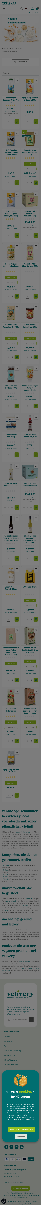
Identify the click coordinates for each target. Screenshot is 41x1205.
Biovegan (25, 905)
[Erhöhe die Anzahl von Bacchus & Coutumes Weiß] (31, 558)
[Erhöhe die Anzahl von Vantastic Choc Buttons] (12, 406)
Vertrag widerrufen (20, 1188)
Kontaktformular (19, 1182)
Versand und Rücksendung (12, 1051)
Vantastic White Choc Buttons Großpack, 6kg (30, 213)
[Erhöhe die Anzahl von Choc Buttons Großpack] (31, 507)
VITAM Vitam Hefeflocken (11, 709)
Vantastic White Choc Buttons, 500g (30, 265)
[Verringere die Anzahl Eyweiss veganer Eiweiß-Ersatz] (5, 182)
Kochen (5, 870)
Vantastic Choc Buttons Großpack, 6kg (30, 485)
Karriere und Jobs (9, 1055)
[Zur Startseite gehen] (9, 3)
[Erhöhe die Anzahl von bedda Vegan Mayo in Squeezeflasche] (31, 406)
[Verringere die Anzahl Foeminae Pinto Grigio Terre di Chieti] (5, 558)
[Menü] (4, 9)
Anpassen (21, 1136)
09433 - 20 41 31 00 (10, 1173)
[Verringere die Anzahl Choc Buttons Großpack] (24, 507)
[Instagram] (17, 1147)
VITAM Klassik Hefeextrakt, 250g (30, 326)
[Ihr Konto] (32, 9)
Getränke (6, 865)
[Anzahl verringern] (23, 183)
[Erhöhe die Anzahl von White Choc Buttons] (31, 296)
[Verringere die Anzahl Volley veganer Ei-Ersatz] (24, 121)
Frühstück (6, 879)
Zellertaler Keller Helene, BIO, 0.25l (11, 484)
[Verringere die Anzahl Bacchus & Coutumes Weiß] (24, 558)
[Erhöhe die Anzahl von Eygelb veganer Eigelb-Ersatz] (12, 235)
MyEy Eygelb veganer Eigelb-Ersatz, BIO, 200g (11, 213)
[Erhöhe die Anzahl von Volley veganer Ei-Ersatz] (31, 121)
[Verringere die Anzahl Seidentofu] (5, 454)
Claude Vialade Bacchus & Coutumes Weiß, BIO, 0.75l (30, 539)
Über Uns (7, 1037)
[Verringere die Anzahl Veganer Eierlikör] (5, 619)
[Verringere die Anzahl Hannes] (24, 454)
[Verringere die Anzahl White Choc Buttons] (24, 296)
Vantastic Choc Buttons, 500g (11, 386)
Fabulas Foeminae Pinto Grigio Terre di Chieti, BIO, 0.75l (11, 538)
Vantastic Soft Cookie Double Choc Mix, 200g (30, 650)
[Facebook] (6, 1147)
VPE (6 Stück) (30, 169)
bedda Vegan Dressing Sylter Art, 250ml (11, 99)
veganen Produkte (25, 961)
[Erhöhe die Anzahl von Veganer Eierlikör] (12, 619)
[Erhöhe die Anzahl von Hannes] (31, 454)
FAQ (5, 1046)
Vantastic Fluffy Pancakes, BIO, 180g (11, 326)
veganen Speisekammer (22, 832)
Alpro (6, 910)
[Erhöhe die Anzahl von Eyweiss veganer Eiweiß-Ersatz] (12, 182)
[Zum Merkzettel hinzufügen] (17, 80)
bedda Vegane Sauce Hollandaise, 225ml (11, 266)
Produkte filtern (22, 62)
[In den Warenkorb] (17, 121)
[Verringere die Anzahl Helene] (5, 507)
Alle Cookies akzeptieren (21, 1129)
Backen (5, 877)
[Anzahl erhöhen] (31, 183)
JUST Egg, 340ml (30, 587)
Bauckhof (29, 899)
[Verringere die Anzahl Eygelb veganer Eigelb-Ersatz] (5, 235)
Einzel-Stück (30, 164)
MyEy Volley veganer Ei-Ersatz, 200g (30, 98)
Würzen (5, 874)
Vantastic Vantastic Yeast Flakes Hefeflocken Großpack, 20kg (11, 651)
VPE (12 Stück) (11, 727)
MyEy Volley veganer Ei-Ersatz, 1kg (11, 770)
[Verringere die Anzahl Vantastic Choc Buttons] (5, 406)
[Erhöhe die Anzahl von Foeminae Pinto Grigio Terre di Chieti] (12, 558)
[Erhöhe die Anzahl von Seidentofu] (12, 454)
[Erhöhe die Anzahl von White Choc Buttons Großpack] (31, 235)
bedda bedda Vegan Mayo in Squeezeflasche (30, 387)
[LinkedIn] (22, 1147)
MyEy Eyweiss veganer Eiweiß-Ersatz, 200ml (11, 152)
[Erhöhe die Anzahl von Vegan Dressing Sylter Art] (12, 121)
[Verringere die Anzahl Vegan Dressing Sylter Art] (5, 121)
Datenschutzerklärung (26, 1119)
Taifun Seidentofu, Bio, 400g (11, 435)
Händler (36, 13)
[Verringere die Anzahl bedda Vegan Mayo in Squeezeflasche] (24, 406)
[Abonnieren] (31, 1019)
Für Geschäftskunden (11, 1065)
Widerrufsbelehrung (10, 1060)
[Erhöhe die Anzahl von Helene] (12, 507)
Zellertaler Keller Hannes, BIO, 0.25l (30, 435)
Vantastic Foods (11, 901)
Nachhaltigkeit (8, 1041)
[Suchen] (22, 9)
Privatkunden (26, 13)
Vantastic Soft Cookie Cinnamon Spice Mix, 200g (30, 710)
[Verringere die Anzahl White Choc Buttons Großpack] (24, 235)
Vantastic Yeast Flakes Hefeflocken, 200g (30, 152)
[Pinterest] (11, 1147)
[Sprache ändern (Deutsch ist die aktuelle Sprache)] (27, 9)
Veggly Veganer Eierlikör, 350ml (11, 588)
